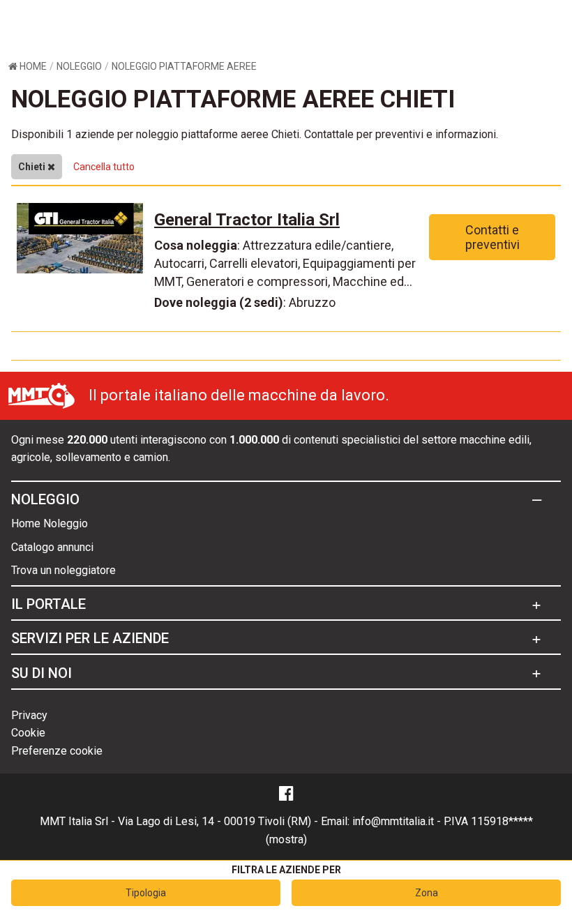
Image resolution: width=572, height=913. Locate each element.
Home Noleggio (49, 523)
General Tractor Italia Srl (247, 219)
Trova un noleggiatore (63, 570)
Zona (426, 892)
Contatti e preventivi (492, 237)
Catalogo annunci (52, 547)
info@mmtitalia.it (393, 821)
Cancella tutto (104, 166)
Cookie (28, 732)
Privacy (29, 715)
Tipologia (146, 892)
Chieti (32, 166)
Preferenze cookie (57, 750)
